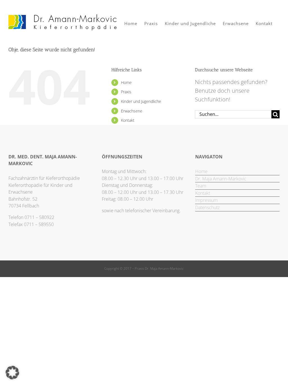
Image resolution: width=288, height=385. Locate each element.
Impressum (206, 200)
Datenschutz (207, 207)
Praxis (126, 91)
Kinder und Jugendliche (141, 101)
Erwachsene (131, 111)
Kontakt (127, 120)
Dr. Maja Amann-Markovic (220, 179)
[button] (12, 372)
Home (126, 82)
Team (200, 186)
